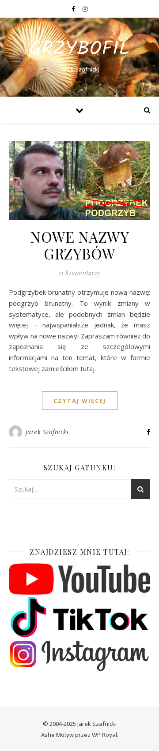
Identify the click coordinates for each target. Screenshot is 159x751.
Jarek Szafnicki (47, 432)
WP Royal (104, 735)
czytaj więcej (79, 401)
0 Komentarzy (80, 272)
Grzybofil (79, 50)
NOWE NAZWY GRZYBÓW (79, 245)
